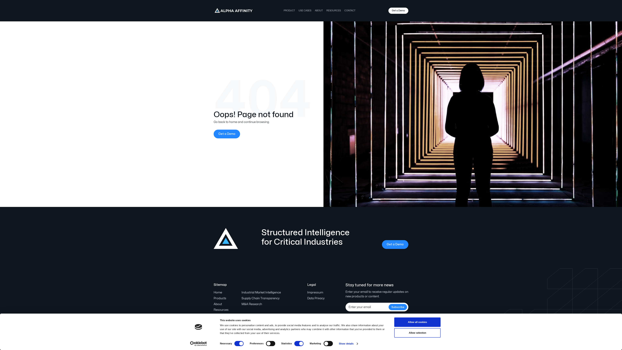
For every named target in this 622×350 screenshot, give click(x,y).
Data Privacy (316, 298)
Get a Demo (398, 11)
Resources (333, 11)
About (319, 11)
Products (220, 298)
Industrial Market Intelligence (261, 292)
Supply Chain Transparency (261, 298)
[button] (305, 10)
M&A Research (252, 304)
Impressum (315, 292)
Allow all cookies (417, 322)
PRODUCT (289, 11)
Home (218, 292)
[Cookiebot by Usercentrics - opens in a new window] (198, 343)
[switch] (270, 343)
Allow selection (417, 332)
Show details (346, 343)
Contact (349, 11)
